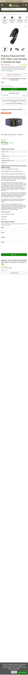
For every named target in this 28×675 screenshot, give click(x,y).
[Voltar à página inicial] (14, 5)
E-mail (2, 82)
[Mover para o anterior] (23, 110)
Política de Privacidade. (14, 668)
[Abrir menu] (2, 5)
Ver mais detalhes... (9, 70)
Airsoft (2, 14)
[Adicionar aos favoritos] (26, 26)
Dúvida (2, 242)
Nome (2, 227)
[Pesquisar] (25, 9)
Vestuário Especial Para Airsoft (11, 14)
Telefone (3, 237)
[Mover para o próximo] (25, 110)
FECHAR (14, 672)
